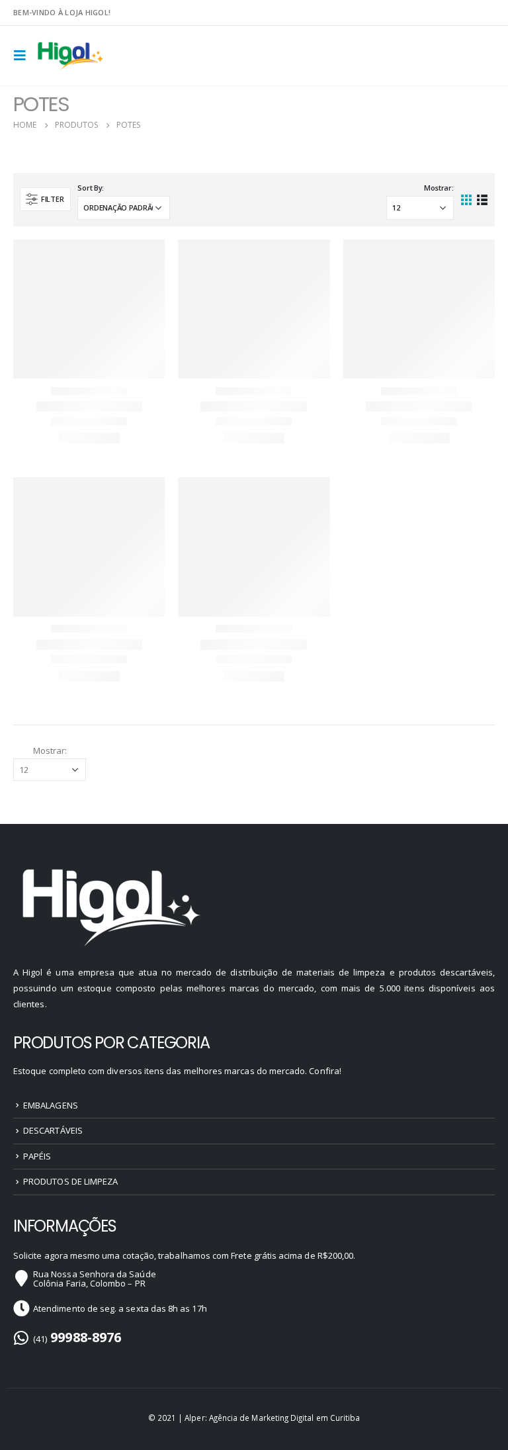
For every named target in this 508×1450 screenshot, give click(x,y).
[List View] (482, 199)
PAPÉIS (37, 1156)
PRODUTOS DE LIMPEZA (70, 1181)
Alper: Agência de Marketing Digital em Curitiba (272, 1417)
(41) (77, 1339)
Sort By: (90, 188)
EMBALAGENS (50, 1105)
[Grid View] (466, 199)
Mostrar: (439, 188)
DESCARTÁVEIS (53, 1130)
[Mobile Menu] (23, 55)
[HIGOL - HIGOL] (71, 56)
